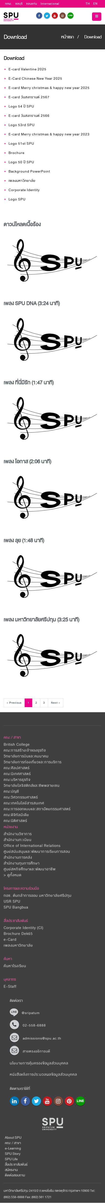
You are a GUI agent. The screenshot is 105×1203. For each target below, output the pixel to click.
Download (92, 37)
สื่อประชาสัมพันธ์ (16, 921)
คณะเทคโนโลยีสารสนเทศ (24, 803)
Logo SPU (17, 199)
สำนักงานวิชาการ (18, 834)
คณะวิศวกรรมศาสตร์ (21, 797)
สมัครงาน (11, 1170)
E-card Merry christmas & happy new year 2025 (49, 88)
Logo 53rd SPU (22, 125)
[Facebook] (39, 15)
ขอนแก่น (31, 3)
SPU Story (13, 1154)
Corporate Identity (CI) (23, 928)
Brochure (16, 153)
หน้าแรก (67, 37)
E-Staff (10, 986)
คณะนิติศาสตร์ (15, 821)
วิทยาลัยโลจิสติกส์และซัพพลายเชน (32, 785)
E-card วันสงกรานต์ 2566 (29, 116)
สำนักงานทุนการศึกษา (22, 863)
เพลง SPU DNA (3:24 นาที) (32, 303)
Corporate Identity (24, 190)
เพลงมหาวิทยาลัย (22, 181)
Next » (55, 702)
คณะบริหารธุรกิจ (17, 780)
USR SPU (12, 901)
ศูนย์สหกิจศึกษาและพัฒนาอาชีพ (30, 869)
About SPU (13, 1137)
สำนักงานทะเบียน (18, 840)
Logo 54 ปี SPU (21, 106)
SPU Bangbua (16, 907)
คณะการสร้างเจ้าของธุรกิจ (25, 750)
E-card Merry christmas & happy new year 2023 (49, 134)
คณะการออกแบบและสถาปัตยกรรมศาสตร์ (37, 809)
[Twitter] (47, 15)
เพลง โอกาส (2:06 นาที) (27, 461)
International (50, 3)
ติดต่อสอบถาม (15, 1175)
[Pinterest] (69, 1101)
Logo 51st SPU (21, 143)
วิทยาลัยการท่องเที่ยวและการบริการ (33, 762)
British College (17, 744)
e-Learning (13, 1148)
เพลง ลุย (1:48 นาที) (24, 540)
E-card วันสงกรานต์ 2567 (29, 97)
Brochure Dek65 (18, 934)
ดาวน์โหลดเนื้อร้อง (22, 224)
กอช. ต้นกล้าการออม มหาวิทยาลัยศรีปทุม (38, 895)
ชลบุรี (19, 3)
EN (95, 3)
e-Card (10, 939)
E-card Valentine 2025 (27, 69)
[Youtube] (55, 15)
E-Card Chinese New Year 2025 (35, 78)
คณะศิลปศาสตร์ (17, 768)
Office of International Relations (32, 846)
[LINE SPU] (70, 15)
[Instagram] (63, 15)
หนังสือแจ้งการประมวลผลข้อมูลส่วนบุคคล (43, 1074)
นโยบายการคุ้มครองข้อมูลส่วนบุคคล (39, 1063)
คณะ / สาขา (13, 1143)
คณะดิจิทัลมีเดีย (16, 815)
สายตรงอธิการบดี (36, 1051)
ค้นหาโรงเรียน (15, 966)
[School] (14, 1101)
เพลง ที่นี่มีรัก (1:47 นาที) (29, 382)
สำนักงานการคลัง (18, 857)
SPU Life (11, 1159)
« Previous (14, 702)
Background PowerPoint (29, 171)
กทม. (8, 3)
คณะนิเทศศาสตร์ (17, 774)
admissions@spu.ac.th (42, 1038)
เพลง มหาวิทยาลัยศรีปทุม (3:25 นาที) (41, 619)
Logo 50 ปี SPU (21, 162)
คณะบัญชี (11, 791)
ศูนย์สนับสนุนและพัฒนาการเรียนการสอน (37, 851)
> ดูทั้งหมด (12, 875)
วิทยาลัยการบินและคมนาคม (26, 756)
